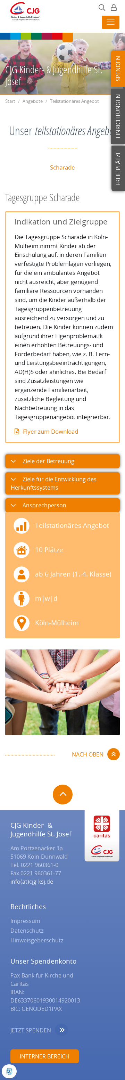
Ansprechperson (43, 505)
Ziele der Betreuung (47, 461)
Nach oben (87, 754)
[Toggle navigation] (110, 22)
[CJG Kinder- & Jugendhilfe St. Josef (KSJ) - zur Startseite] (23, 13)
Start (10, 101)
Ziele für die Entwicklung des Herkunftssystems (54, 483)
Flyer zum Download (50, 431)
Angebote (33, 101)
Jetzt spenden (30, 1030)
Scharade (62, 167)
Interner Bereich (44, 1056)
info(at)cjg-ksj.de (31, 881)
